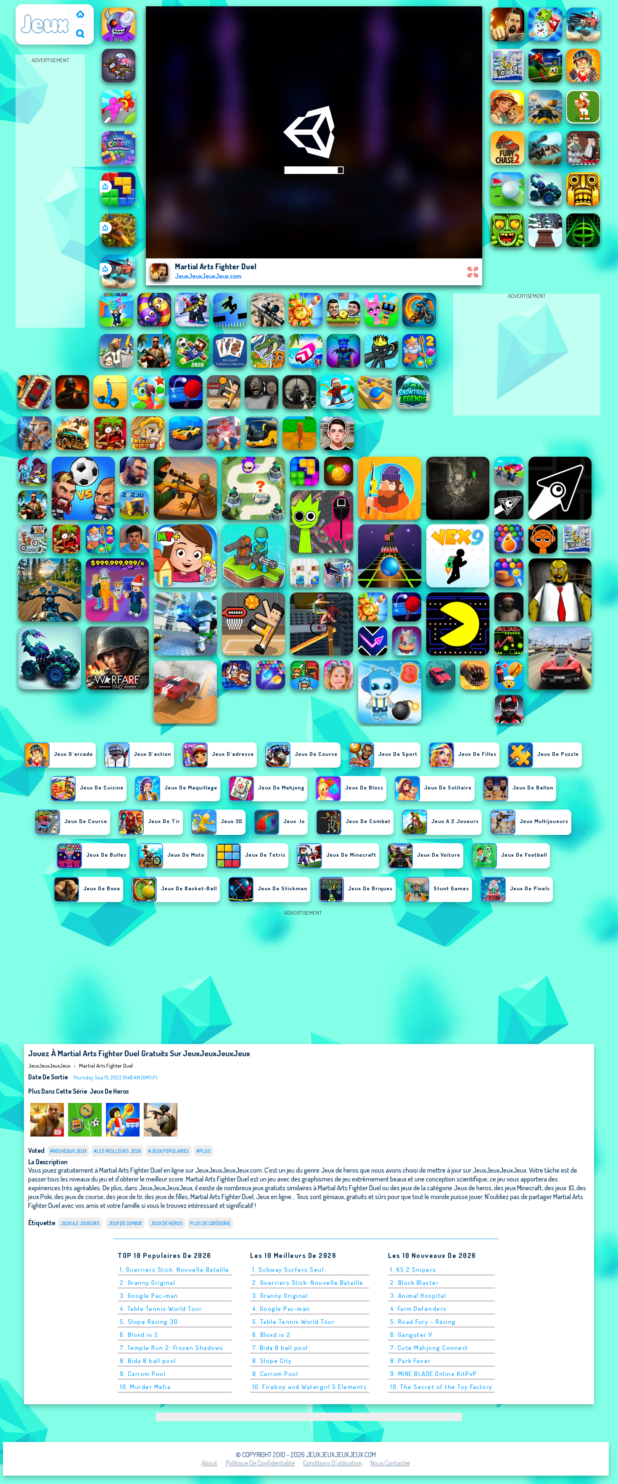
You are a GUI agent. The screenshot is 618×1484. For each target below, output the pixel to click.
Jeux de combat (125, 1223)
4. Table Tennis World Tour (161, 1309)
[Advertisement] (50, 192)
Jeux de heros (109, 1091)
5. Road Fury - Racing (423, 1322)
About (209, 1463)
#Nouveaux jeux (68, 1151)
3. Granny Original (280, 1296)
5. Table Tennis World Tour (293, 1322)
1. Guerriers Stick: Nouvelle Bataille (175, 1270)
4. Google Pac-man (281, 1309)
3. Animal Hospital (418, 1296)
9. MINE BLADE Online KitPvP (433, 1374)
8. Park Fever (410, 1361)
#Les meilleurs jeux (117, 1151)
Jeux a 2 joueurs (80, 1223)
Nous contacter (390, 1463)
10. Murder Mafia (145, 1387)
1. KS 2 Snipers (413, 1270)
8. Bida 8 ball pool (148, 1361)
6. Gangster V (411, 1335)
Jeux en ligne (273, 1196)
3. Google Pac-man (149, 1296)
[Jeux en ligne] (80, 15)
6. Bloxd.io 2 (139, 1335)
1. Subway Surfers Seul (288, 1270)
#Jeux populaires (168, 1151)
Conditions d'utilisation (332, 1463)
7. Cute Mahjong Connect (429, 1348)
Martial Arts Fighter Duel (106, 1065)
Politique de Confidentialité (260, 1463)
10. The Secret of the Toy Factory (441, 1387)
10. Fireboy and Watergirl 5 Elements (309, 1387)
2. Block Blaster (414, 1283)
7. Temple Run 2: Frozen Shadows (172, 1348)
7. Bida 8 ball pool (280, 1348)
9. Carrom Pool (143, 1374)
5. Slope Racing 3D (149, 1322)
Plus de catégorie (210, 1223)
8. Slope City (272, 1361)
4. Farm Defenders (418, 1309)
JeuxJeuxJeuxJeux (45, 9)
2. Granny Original (147, 1283)
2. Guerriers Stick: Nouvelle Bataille (308, 1283)
